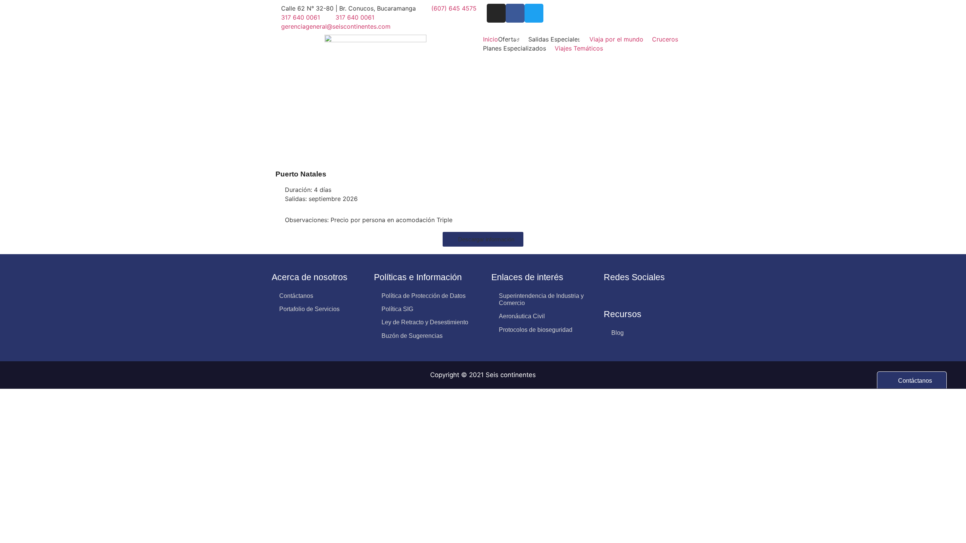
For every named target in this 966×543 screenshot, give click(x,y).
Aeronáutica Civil (522, 316)
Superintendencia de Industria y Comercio (541, 299)
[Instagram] (496, 13)
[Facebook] (515, 13)
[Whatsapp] (610, 295)
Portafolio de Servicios (309, 309)
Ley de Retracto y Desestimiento (424, 322)
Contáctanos (296, 296)
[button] (513, 39)
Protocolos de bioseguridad (535, 330)
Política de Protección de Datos (423, 296)
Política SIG (397, 309)
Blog (617, 333)
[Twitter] (534, 13)
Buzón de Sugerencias (412, 336)
